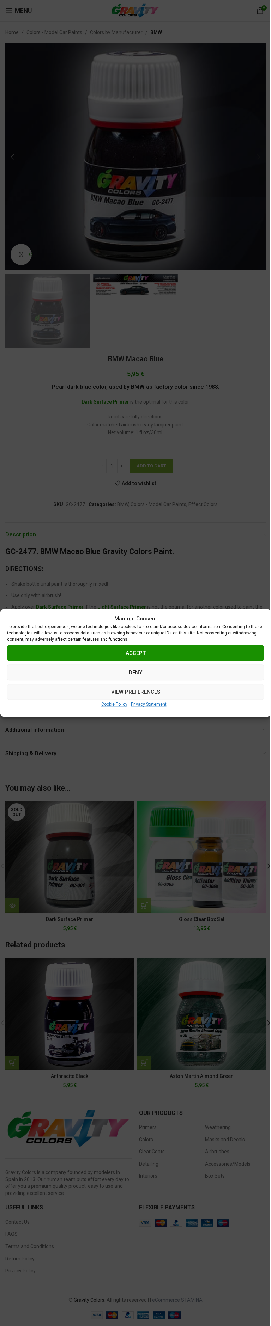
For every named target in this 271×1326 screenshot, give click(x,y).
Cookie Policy (114, 704)
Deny (135, 672)
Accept (136, 653)
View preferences (135, 692)
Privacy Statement (149, 704)
